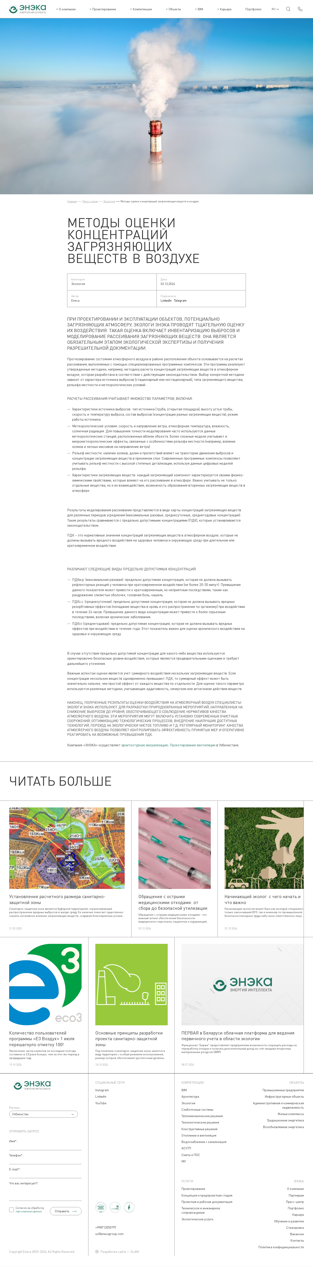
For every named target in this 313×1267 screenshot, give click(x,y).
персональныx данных (29, 1211)
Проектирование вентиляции (192, 745)
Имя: (13, 1141)
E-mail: (15, 1169)
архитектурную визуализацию (144, 745)
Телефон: (16, 1155)
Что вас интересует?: (23, 1183)
